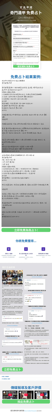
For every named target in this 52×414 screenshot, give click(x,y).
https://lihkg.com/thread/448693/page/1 (12, 325)
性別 (14, 51)
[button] (26, 376)
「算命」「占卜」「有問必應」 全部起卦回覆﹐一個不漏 (34, 328)
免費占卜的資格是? (5, 376)
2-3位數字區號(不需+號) (20, 42)
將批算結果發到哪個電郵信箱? (22, 38)
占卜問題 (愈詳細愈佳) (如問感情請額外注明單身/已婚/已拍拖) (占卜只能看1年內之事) (25, 55)
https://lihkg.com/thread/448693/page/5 (37, 292)
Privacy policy (33, 410)
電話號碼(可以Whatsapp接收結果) (23, 47)
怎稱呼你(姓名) (17, 34)
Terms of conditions (27, 410)
